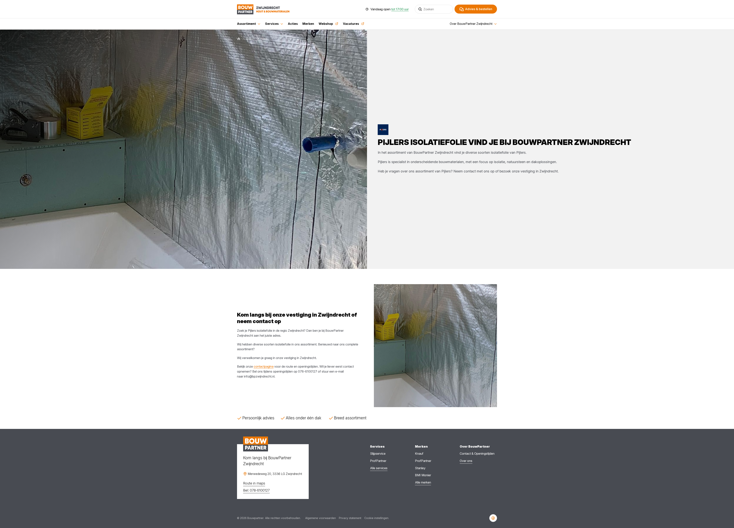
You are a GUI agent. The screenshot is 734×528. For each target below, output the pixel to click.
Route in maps (254, 483)
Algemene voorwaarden (320, 518)
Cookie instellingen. (376, 518)
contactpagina (264, 366)
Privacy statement (350, 518)
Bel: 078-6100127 (256, 490)
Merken (250, 38)
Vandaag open (389, 9)
